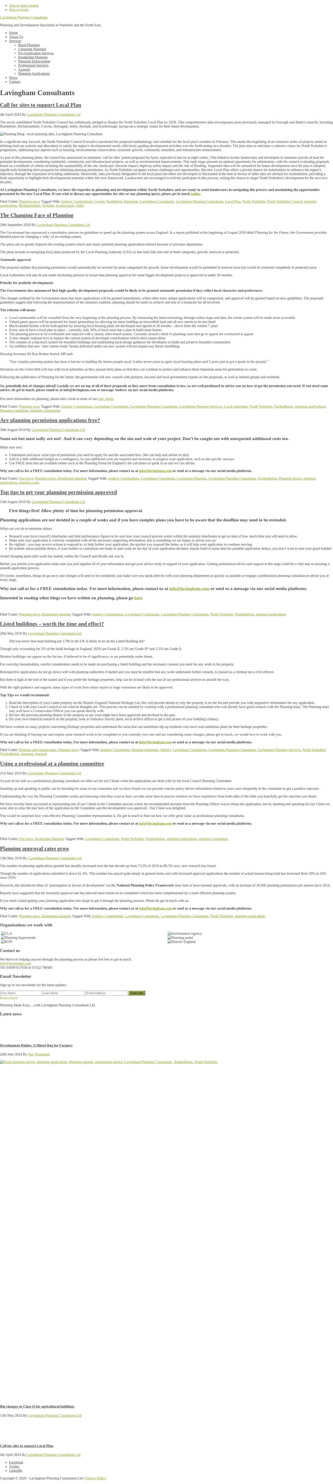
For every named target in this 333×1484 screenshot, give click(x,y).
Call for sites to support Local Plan (40, 105)
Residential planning (72, 478)
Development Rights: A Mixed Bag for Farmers (36, 1045)
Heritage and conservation (37, 750)
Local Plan (233, 201)
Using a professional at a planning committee (52, 763)
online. (196, 194)
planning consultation (45, 410)
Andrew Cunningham (76, 201)
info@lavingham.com (155, 471)
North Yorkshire (253, 201)
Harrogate (131, 201)
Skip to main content (24, 5)
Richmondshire (30, 205)
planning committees (213, 839)
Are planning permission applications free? (50, 420)
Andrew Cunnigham (115, 750)
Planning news (29, 201)
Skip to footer (19, 10)
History (165, 750)
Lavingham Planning (192, 478)
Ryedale (48, 205)
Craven (99, 201)
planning (27, 754)
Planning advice (290, 478)
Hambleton (114, 201)
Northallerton (283, 406)
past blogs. (106, 399)
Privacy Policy (9, 997)
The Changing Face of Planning (36, 215)
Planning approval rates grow (34, 848)
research (41, 754)
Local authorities (236, 406)
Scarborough (65, 205)
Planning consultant (14, 410)
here (138, 597)
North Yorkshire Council (284, 201)
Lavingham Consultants (157, 201)
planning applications (310, 406)
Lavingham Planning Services (200, 406)
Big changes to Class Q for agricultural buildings (37, 1406)
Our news (26, 478)
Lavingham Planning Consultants (24, 17)
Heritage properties (145, 750)
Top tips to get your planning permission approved (58, 492)
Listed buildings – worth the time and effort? (52, 624)
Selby (80, 205)
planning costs (29, 482)
